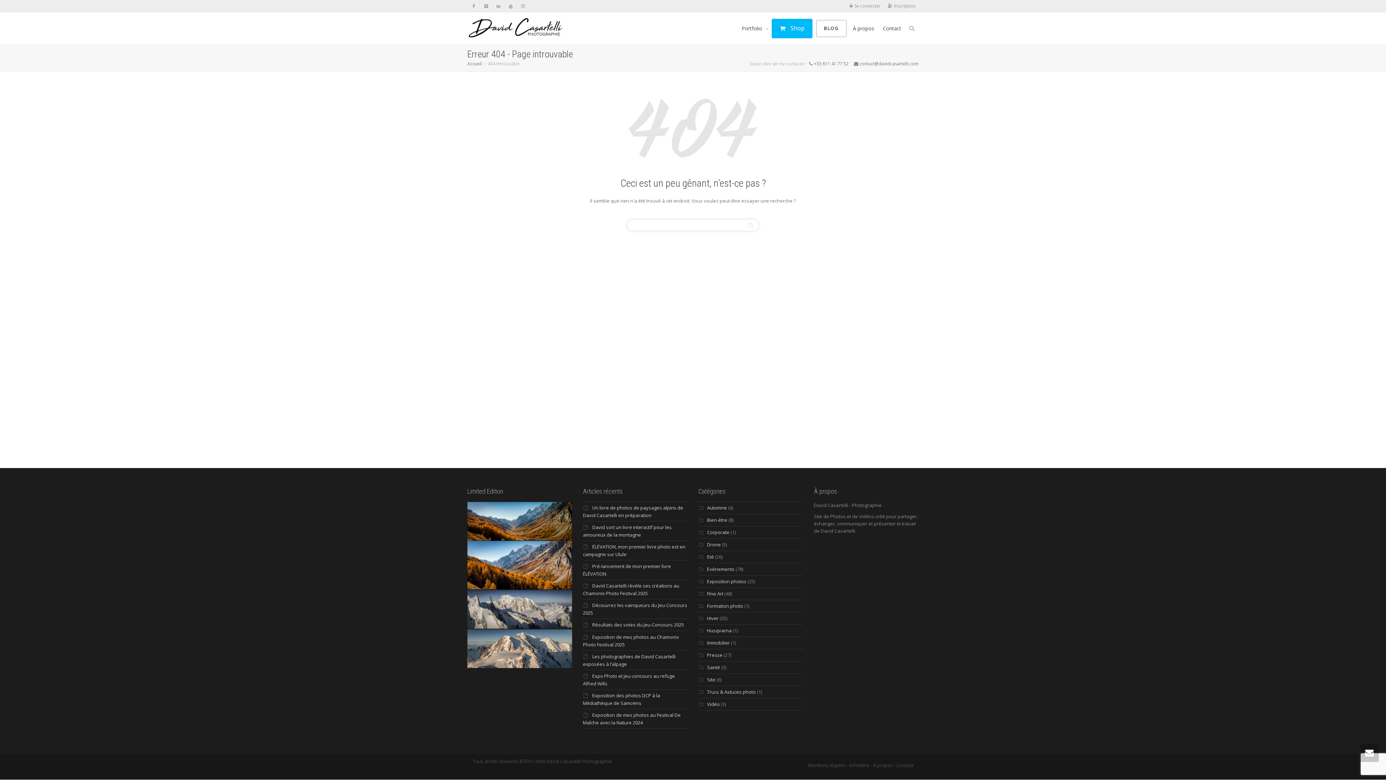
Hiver (713, 618)
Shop (797, 28)
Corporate (718, 532)
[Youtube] (511, 6)
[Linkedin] (498, 6)
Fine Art (715, 593)
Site (711, 679)
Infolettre (859, 765)
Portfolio (753, 28)
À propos (863, 28)
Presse (715, 655)
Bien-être (717, 520)
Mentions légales (827, 765)
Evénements (721, 569)
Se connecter (867, 6)
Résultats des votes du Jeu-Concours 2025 (638, 624)
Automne (717, 507)
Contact (892, 28)
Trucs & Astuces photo (731, 692)
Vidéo (713, 704)
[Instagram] (523, 6)
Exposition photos (726, 581)
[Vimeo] (486, 6)
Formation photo (725, 606)
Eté (710, 557)
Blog (831, 28)
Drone (714, 544)
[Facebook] (474, 6)
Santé (713, 667)
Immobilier (718, 643)
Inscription (905, 6)
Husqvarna (719, 630)
